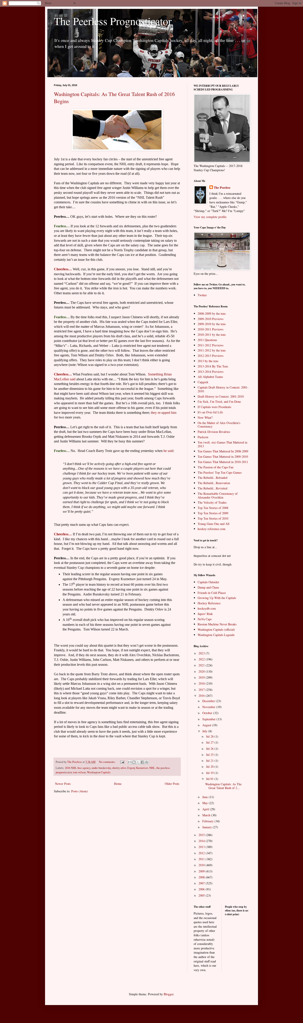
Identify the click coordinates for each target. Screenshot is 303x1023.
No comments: (107, 762)
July (205, 731)
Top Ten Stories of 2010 (213, 518)
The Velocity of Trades (212, 502)
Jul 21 (210, 760)
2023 (202, 653)
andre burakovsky (101, 768)
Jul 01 (210, 779)
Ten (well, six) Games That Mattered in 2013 (222, 444)
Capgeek (203, 382)
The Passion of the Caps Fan (215, 467)
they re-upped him (163, 412)
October (207, 713)
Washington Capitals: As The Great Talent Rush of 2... (223, 786)
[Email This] (130, 762)
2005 (202, 895)
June (205, 797)
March (206, 815)
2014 (202, 841)
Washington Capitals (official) (216, 629)
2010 (202, 865)
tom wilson (79, 772)
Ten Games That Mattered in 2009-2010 (223, 456)
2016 (202, 695)
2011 (202, 859)
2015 (202, 835)
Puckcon (203, 437)
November (209, 707)
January (207, 827)
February (208, 821)
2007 (202, 883)
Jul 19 (210, 773)
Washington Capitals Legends (216, 635)
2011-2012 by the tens (212, 350)
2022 (202, 659)
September (209, 719)
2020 (202, 671)
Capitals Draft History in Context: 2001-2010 (223, 389)
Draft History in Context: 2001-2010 (221, 396)
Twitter (202, 295)
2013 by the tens (208, 361)
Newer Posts (63, 783)
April (206, 809)
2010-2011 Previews (210, 329)
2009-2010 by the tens (212, 324)
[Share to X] (138, 762)
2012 (202, 853)
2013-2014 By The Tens (213, 366)
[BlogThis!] (134, 762)
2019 (202, 677)
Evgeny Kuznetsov (137, 768)
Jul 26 (210, 748)
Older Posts (172, 783)
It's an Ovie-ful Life (210, 412)
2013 (202, 847)
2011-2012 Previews (210, 345)
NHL (152, 768)
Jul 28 (210, 736)
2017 (202, 689)
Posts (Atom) (79, 791)
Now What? (205, 417)
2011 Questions (207, 340)
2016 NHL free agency (77, 768)
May (205, 803)
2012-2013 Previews (210, 355)
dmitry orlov (119, 768)
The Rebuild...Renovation (214, 483)
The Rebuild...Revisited (212, 488)
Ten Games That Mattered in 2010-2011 (223, 462)
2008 (202, 877)
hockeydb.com (207, 608)
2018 (202, 683)
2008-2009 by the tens (212, 313)
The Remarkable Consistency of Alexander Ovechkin (218, 495)
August (207, 725)
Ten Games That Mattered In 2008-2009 (223, 451)
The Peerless (222, 187)
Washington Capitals (98, 772)
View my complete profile (210, 217)
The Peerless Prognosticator (113, 21)
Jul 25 (210, 754)
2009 (202, 871)
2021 (202, 665)
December (209, 701)
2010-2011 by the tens (212, 334)
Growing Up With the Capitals (217, 598)
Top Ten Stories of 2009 (213, 513)
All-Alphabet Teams (210, 377)
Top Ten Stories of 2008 (213, 508)
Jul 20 (210, 766)
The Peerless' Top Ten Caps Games (220, 472)
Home (118, 783)
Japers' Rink (205, 614)
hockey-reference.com (211, 529)
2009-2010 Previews (210, 319)
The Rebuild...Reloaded (212, 477)
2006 (202, 889)
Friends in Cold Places (212, 593)
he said (168, 451)
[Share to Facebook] (142, 762)
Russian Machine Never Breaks (217, 624)
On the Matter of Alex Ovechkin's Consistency (219, 425)
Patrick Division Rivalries (214, 432)
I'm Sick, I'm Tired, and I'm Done (219, 401)
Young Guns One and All (213, 524)
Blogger (168, 994)
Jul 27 (210, 742)
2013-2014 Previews (210, 371)
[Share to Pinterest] (146, 762)
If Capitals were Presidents (214, 407)
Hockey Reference (209, 603)
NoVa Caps (205, 619)
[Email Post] (122, 762)
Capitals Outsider (208, 582)
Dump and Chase (208, 587)
